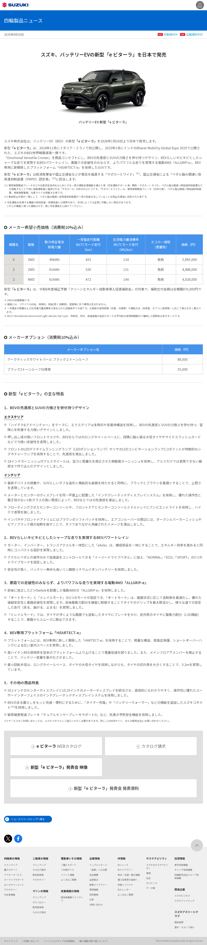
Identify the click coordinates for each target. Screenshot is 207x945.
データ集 (150, 888)
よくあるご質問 (68, 879)
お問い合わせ (96, 904)
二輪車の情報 (40, 858)
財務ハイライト (125, 884)
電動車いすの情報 (71, 858)
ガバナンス (151, 883)
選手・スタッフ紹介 (184, 927)
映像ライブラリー (98, 884)
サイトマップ (10, 941)
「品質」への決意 (98, 869)
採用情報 (179, 858)
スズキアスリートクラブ (186, 914)
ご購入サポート (68, 864)
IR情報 (122, 858)
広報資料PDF (194, 34)
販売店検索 (38, 874)
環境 (148, 873)
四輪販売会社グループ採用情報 (186, 876)
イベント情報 (67, 874)
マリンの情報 (40, 891)
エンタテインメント (14, 884)
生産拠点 (93, 879)
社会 (148, 878)
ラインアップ (10, 864)
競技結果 (178, 922)
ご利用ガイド (67, 869)
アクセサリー (10, 889)
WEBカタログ (59, 746)
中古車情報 (9, 894)
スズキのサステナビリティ (157, 866)
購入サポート (10, 869)
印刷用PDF (171, 34)
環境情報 (93, 889)
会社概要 (93, 874)
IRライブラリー (125, 869)
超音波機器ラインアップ (72, 899)
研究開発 (93, 894)
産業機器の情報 (70, 891)
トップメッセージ (98, 864)
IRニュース (123, 864)
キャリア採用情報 (183, 869)
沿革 (91, 899)
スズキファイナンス (184, 900)
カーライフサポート (14, 879)
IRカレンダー (124, 889)
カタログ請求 (154, 746)
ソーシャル (59, 941)
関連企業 (179, 889)
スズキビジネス (182, 895)
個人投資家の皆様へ (128, 879)
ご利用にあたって (30, 941)
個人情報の (93, 941)
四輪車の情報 (12, 858)
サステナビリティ (156, 858)
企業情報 (94, 858)
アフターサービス (13, 874)
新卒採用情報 (181, 864)
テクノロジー (39, 902)
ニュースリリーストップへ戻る (28, 819)
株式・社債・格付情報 (129, 874)
